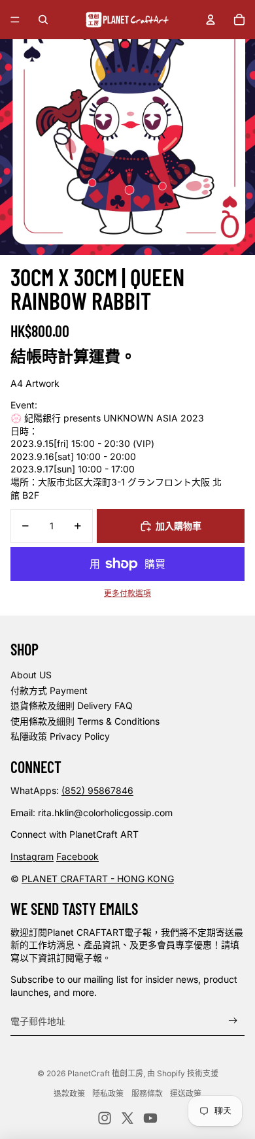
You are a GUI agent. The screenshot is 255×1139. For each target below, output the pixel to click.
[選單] (15, 20)
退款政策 (69, 1093)
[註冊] (233, 1021)
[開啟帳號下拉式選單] (210, 19)
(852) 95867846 (97, 790)
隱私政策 (108, 1093)
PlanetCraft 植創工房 (105, 1073)
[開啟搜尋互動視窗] (43, 19)
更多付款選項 (127, 593)
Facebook (77, 856)
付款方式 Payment (49, 690)
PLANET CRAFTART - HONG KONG (98, 878)
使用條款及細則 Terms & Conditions (85, 721)
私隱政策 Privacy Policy (60, 736)
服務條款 (147, 1093)
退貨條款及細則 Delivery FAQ (71, 705)
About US (31, 674)
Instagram (32, 856)
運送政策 (185, 1093)
